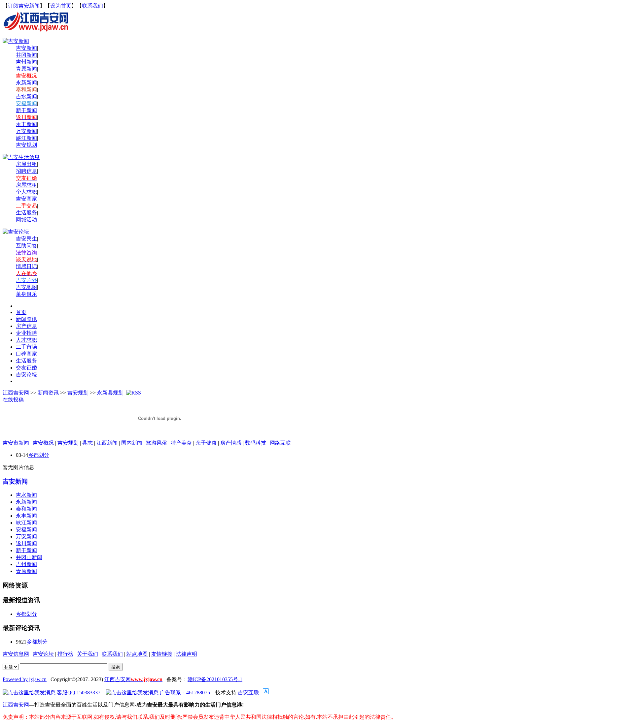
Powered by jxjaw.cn (25, 679)
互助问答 (26, 245)
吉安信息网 (16, 654)
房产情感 (230, 443)
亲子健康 (206, 443)
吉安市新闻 (16, 443)
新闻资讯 (48, 392)
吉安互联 (248, 692)
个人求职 (26, 192)
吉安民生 (26, 238)
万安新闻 (26, 131)
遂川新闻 (26, 543)
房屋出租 (26, 164)
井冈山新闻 (29, 557)
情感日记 (26, 266)
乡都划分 (38, 455)
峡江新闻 (26, 138)
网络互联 (280, 443)
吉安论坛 (43, 654)
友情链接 (161, 654)
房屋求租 (26, 185)
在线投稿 (13, 399)
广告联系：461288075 (184, 692)
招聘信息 (26, 171)
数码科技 (255, 443)
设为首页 (60, 6)
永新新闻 (26, 82)
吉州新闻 (26, 62)
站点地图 (137, 654)
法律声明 (186, 654)
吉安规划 (77, 392)
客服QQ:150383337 (77, 692)
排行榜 (65, 654)
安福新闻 (26, 529)
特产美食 (181, 443)
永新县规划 (110, 392)
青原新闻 (26, 69)
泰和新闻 (26, 509)
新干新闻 (26, 110)
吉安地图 (26, 287)
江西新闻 (107, 443)
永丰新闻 (26, 124)
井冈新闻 (26, 55)
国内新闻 (131, 443)
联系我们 (92, 6)
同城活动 (26, 219)
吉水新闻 (26, 96)
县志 (87, 443)
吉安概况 (43, 443)
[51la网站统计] (266, 692)
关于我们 (87, 654)
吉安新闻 (15, 481)
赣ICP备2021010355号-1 (215, 679)
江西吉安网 (16, 392)
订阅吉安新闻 (24, 6)
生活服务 (26, 212)
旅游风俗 (156, 443)
